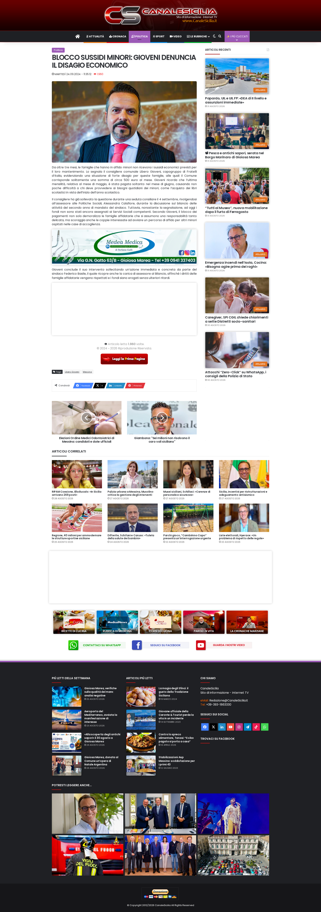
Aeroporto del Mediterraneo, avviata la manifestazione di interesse (100, 716)
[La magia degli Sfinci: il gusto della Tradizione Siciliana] (141, 696)
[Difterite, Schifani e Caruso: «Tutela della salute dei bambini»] (133, 518)
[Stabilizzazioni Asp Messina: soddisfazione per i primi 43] (141, 765)
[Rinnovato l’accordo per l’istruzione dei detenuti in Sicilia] (160, 855)
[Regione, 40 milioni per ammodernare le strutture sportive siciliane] (77, 518)
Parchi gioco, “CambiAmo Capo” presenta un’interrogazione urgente (187, 536)
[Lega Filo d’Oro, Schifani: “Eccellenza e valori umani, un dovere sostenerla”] (160, 813)
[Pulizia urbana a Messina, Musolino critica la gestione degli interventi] (133, 474)
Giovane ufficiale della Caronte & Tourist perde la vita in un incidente (176, 714)
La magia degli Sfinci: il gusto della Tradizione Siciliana (173, 691)
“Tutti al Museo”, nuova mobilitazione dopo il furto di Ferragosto (236, 210)
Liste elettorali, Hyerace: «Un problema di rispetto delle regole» (241, 536)
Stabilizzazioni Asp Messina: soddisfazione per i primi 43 (177, 760)
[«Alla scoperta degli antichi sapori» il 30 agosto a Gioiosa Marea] (67, 742)
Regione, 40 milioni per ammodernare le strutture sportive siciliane (76, 536)
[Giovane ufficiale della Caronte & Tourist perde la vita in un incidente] (141, 719)
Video (177, 36)
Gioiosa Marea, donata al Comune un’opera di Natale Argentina (101, 760)
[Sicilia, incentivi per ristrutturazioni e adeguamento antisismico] (244, 474)
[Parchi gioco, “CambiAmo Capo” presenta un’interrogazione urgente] (188, 518)
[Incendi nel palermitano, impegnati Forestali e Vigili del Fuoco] (87, 855)
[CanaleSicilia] (160, 15)
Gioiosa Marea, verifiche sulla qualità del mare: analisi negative (100, 691)
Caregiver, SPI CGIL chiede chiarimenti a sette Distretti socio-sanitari (236, 319)
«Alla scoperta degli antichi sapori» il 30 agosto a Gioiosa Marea (102, 737)
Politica (141, 36)
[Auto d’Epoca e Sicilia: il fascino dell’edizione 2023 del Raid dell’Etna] (233, 855)
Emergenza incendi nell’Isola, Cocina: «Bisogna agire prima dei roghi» (236, 264)
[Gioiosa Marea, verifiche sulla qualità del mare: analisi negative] (67, 696)
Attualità (96, 36)
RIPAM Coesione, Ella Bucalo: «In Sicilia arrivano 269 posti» (76, 493)
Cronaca (119, 36)
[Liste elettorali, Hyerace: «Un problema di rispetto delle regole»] (244, 518)
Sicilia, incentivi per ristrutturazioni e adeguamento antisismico (243, 493)
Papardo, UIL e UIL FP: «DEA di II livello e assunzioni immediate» (236, 100)
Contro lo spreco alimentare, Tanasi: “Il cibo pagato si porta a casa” (176, 737)
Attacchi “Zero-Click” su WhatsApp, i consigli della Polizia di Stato (235, 374)
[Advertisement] (124, 309)
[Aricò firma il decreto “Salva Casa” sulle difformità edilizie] (87, 813)
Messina (87, 371)
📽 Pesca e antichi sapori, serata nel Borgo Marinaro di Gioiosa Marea (234, 155)
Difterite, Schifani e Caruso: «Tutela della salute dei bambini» (131, 536)
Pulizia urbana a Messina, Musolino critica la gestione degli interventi (130, 493)
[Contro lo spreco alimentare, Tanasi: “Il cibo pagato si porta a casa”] (141, 742)
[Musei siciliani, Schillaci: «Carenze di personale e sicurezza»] (188, 474)
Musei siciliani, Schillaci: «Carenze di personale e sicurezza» (186, 493)
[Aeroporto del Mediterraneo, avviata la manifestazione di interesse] (67, 719)
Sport (160, 36)
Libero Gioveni (72, 371)
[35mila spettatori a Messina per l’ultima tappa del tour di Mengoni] (233, 813)
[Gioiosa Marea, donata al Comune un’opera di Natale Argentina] (67, 765)
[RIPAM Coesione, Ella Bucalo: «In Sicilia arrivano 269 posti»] (77, 474)
